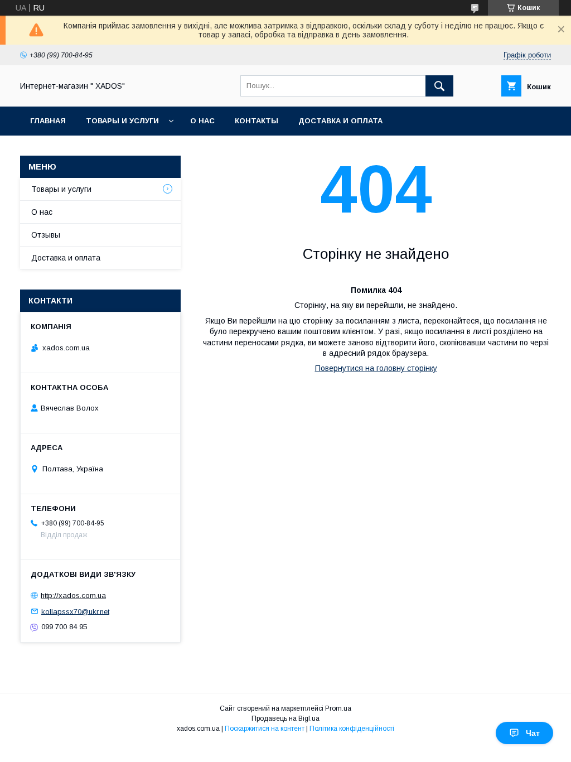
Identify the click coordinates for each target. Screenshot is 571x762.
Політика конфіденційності (351, 728)
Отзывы (45, 234)
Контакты (256, 121)
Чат (533, 733)
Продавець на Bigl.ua (285, 718)
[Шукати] (439, 86)
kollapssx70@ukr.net (75, 611)
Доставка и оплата (340, 121)
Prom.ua (338, 708)
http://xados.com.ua (73, 595)
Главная (48, 121)
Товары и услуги (122, 121)
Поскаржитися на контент (264, 728)
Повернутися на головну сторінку (376, 368)
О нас (202, 121)
